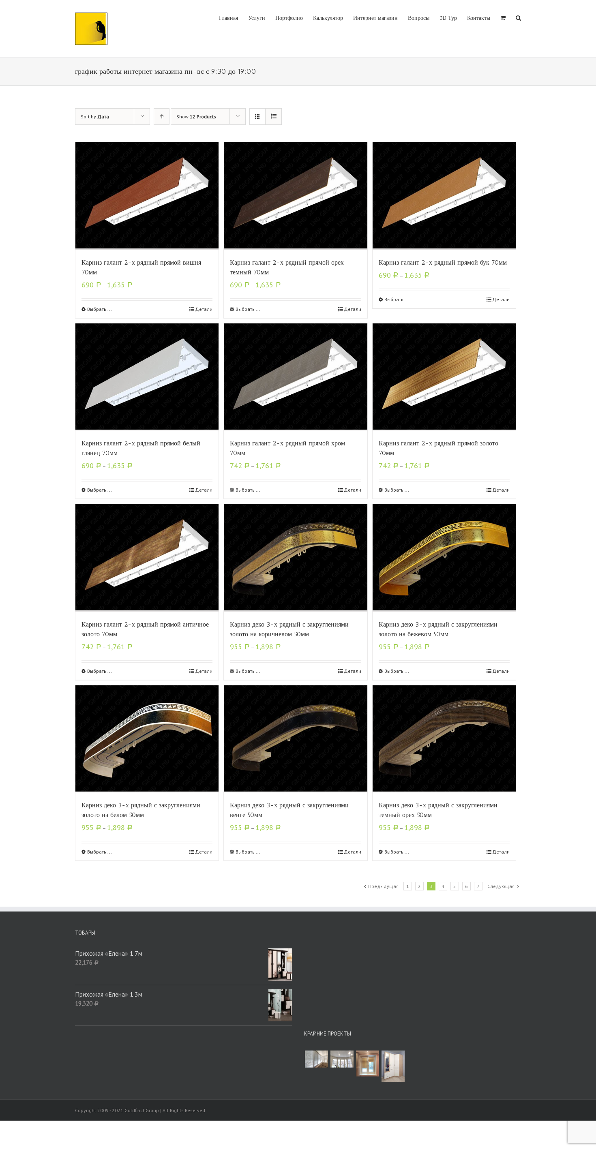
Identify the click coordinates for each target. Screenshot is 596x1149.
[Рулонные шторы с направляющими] (367, 1063)
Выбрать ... (99, 309)
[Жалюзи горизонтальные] (316, 1059)
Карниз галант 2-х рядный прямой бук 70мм (443, 262)
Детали (203, 309)
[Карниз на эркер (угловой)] (342, 1059)
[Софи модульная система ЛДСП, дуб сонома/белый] (393, 1066)
